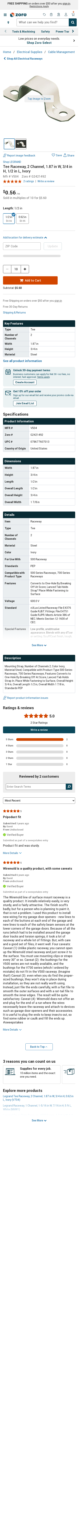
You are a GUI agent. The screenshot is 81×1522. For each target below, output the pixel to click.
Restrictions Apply (39, 6)
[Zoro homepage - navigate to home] (18, 14)
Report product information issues (27, 698)
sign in (66, 3)
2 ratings (28, 181)
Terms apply (43, 376)
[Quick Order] (51, 14)
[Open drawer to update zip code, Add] (8, 22)
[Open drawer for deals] (44, 14)
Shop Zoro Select (39, 43)
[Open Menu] (5, 14)
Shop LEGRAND (12, 162)
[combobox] (47, 22)
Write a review (45, 181)
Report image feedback (21, 155)
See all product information (22, 361)
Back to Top (37, 1046)
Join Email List (25, 403)
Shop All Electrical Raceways (25, 58)
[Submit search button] (73, 22)
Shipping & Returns (14, 312)
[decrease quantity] (7, 269)
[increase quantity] (25, 269)
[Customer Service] (58, 14)
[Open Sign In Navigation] (66, 14)
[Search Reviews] (69, 786)
